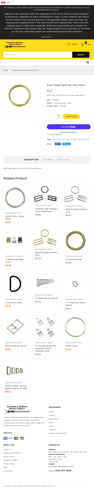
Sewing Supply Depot (13, 213)
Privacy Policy (8, 464)
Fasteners (52, 430)
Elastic (51, 422)
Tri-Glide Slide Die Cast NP (46, 298)
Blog (5, 467)
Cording (52, 415)
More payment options (69, 132)
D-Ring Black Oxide (13, 303)
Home (5, 70)
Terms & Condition (10, 460)
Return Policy (8, 457)
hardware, (58, 139)
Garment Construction (57, 433)
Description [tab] (31, 159)
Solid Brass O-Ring (73, 259)
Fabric (51, 426)
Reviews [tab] (48, 159)
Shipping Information (11, 453)
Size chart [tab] (63, 159)
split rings (86, 139)
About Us (7, 449)
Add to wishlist (55, 134)
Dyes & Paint (54, 419)
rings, (79, 139)
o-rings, (73, 139)
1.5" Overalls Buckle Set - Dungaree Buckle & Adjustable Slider (46, 348)
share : (50, 144)
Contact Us (7, 471)
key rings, (66, 139)
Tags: (49, 139)
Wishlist (75, 44)
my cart (88, 44)
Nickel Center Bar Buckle (15, 346)
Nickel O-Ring (71, 346)
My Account (46, 37)
